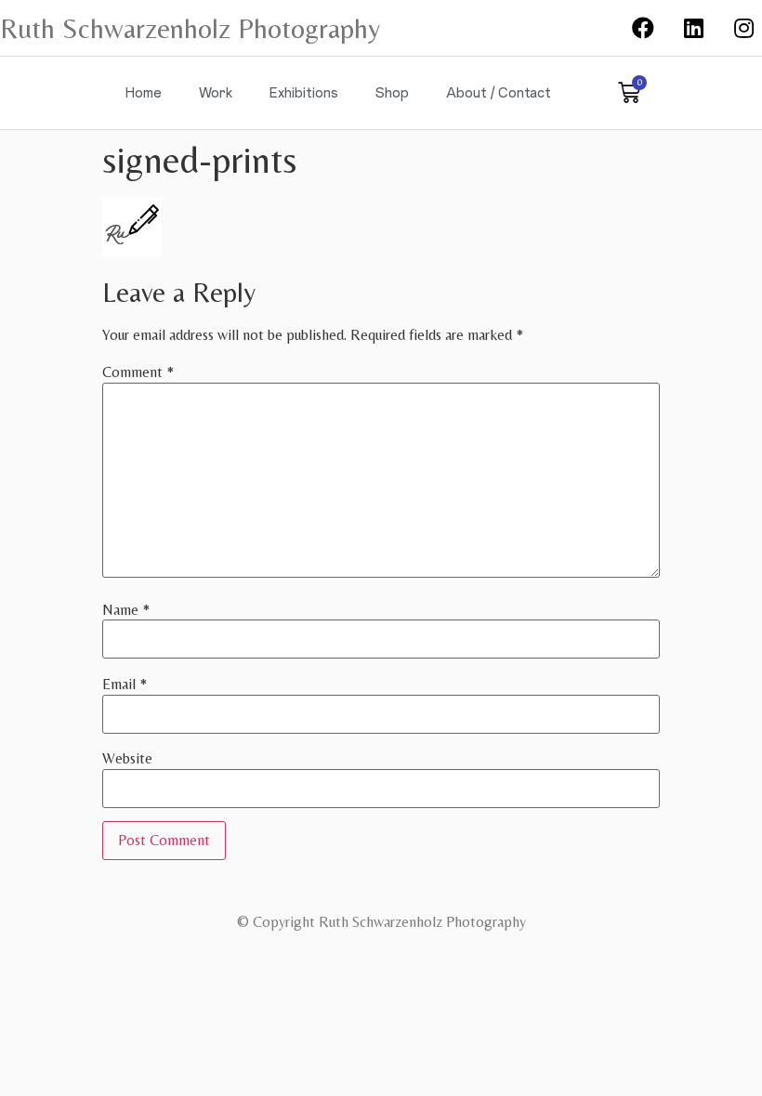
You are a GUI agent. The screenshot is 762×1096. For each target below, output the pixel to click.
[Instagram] (744, 28)
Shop (392, 92)
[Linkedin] (693, 28)
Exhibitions (303, 92)
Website (127, 758)
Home (143, 92)
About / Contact (498, 92)
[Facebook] (643, 28)
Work (215, 92)
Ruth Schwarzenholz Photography (190, 28)
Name (126, 610)
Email (124, 684)
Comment (138, 372)
